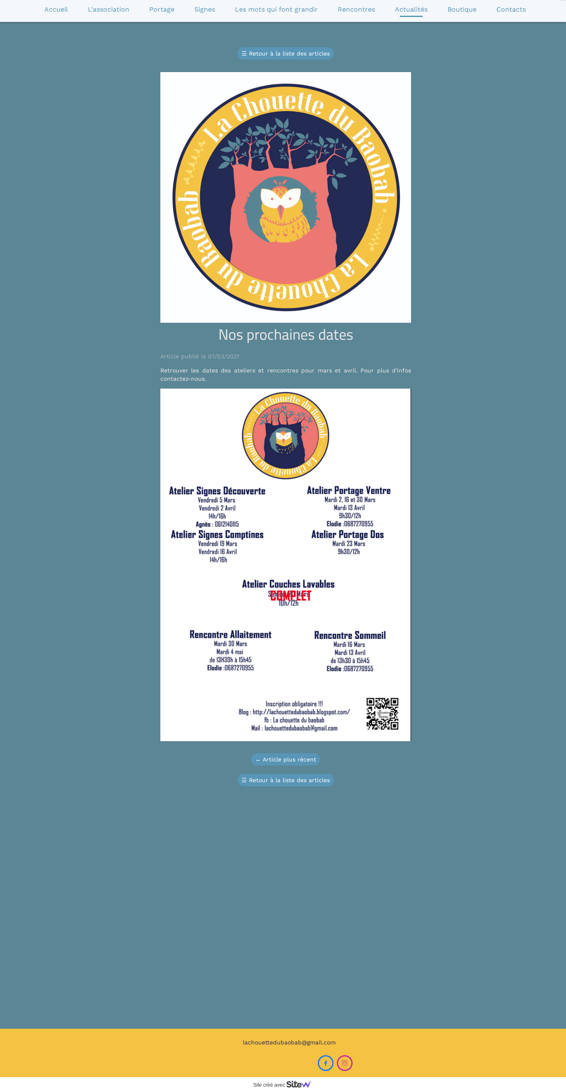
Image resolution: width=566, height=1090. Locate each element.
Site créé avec (269, 1085)
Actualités (411, 9)
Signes (204, 9)
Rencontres (356, 9)
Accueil (56, 9)
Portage (161, 9)
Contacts (511, 9)
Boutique (462, 9)
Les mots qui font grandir (276, 9)
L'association (108, 9)
